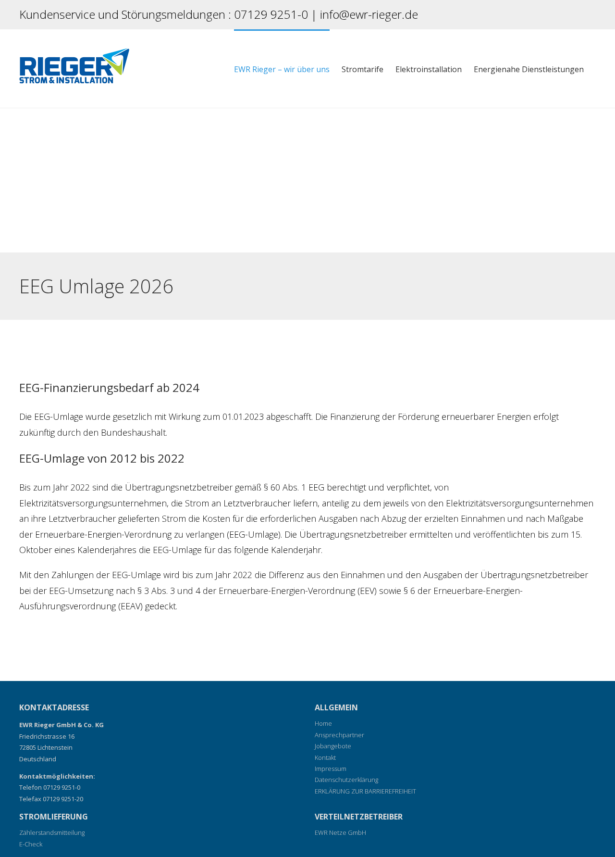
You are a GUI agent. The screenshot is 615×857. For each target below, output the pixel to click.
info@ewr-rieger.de (369, 14)
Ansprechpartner (339, 735)
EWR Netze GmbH (340, 832)
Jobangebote (333, 746)
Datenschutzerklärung (346, 779)
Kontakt (325, 757)
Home (323, 723)
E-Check (30, 844)
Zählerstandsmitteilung (52, 832)
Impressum (330, 768)
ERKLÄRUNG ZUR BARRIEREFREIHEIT (365, 791)
